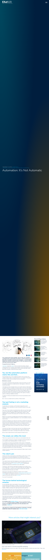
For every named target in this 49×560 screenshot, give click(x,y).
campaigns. (19, 475)
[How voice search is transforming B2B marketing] (21, 543)
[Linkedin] (48, 418)
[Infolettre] (48, 417)
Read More (4, 549)
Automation (5, 167)
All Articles (36, 369)
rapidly (12, 366)
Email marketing (11, 167)
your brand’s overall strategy (17, 463)
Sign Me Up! (39, 389)
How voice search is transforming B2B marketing (15, 546)
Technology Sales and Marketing (22, 167)
